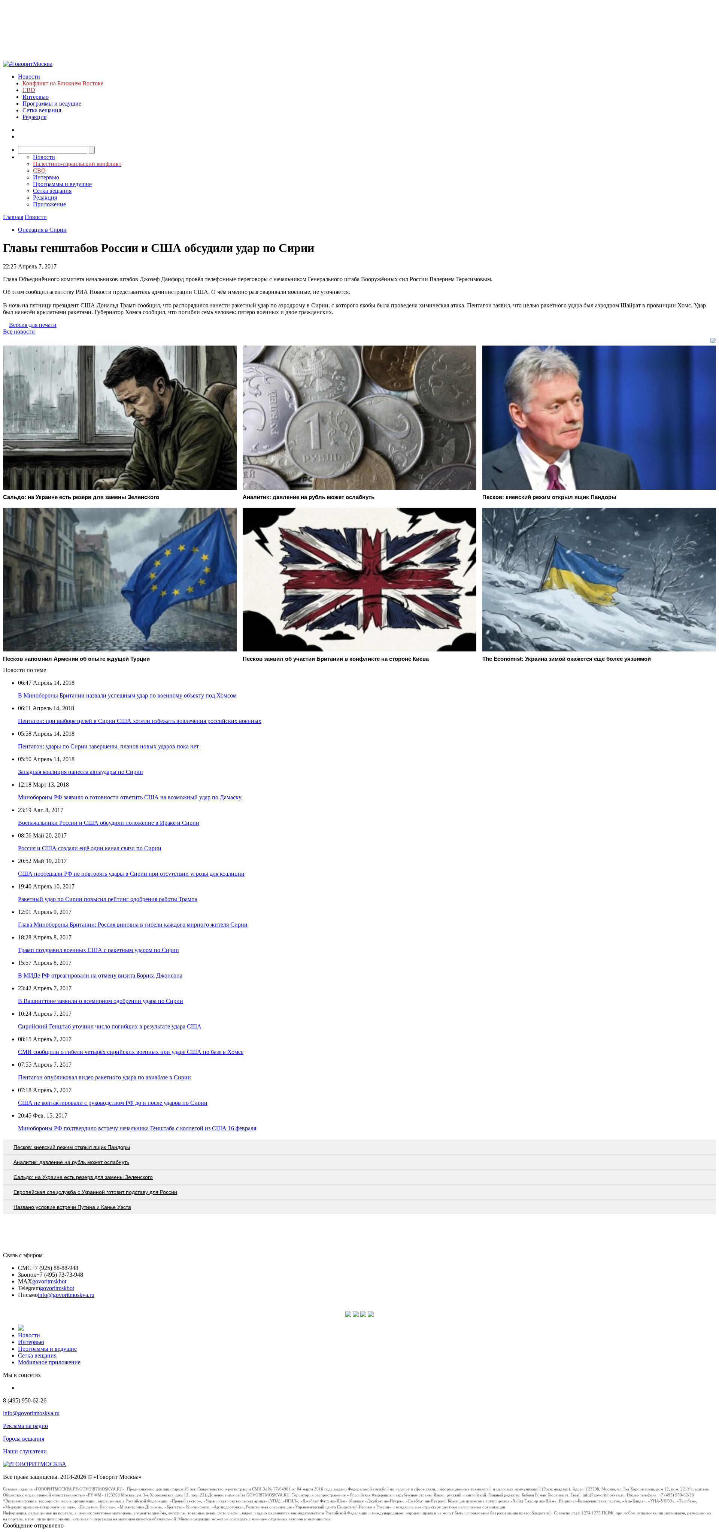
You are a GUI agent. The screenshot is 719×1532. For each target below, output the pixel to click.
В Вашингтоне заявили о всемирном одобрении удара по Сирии (100, 1001)
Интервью (35, 97)
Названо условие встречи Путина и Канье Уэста (72, 1207)
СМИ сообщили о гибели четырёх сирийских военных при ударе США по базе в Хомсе (130, 1052)
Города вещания (23, 1438)
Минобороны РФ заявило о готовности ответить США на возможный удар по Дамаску (130, 797)
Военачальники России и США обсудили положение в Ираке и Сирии (108, 823)
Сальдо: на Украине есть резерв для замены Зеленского (83, 1177)
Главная (13, 217)
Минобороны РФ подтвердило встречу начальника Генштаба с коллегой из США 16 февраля (137, 1128)
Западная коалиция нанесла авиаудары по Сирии (80, 772)
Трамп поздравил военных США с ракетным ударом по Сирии (98, 950)
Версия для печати (33, 325)
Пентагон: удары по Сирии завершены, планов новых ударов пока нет (108, 746)
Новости (29, 76)
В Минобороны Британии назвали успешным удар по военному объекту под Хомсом (127, 695)
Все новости (19, 331)
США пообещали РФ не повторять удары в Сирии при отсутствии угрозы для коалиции (131, 873)
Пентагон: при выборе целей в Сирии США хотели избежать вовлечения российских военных (139, 721)
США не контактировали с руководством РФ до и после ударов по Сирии (112, 1103)
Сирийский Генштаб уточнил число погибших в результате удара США (109, 1026)
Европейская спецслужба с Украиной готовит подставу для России (95, 1192)
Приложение (49, 204)
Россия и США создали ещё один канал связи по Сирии (89, 848)
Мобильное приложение (49, 1362)
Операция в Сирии (42, 230)
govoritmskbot (49, 1281)
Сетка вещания (41, 110)
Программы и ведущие (51, 103)
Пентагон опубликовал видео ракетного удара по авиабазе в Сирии (104, 1077)
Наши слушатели (25, 1451)
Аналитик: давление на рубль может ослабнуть (71, 1162)
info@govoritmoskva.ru (66, 1295)
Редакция (34, 117)
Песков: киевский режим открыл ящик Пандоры (71, 1147)
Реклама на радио (25, 1426)
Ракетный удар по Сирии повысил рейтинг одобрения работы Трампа (107, 899)
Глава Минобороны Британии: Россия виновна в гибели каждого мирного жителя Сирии (133, 924)
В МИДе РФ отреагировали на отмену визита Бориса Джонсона (100, 975)
